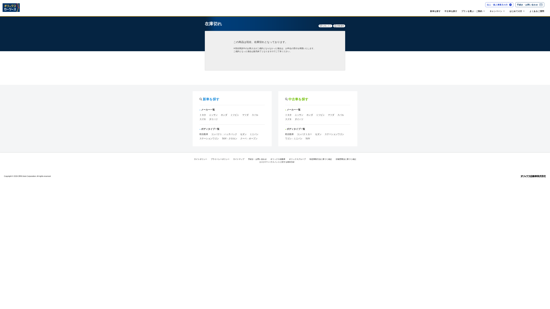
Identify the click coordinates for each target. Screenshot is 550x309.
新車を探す (435, 11)
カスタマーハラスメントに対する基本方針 (277, 162)
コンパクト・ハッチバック (224, 134)
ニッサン (213, 115)
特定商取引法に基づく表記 (321, 159)
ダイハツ (213, 119)
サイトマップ (238, 159)
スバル (255, 115)
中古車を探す (451, 11)
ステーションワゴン (209, 138)
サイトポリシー (200, 159)
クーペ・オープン (249, 138)
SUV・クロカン (229, 138)
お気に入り (327, 26)
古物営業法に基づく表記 (346, 159)
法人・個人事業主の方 (497, 5)
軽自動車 (204, 134)
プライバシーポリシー (220, 159)
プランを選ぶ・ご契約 (471, 11)
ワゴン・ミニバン (293, 138)
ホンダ (224, 115)
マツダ (245, 115)
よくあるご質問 (537, 11)
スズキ (203, 119)
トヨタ (203, 115)
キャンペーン (496, 11)
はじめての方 (516, 11)
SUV (308, 138)
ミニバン (254, 134)
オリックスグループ (297, 159)
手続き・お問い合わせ (527, 5)
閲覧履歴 (340, 26)
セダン (243, 134)
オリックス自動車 (277, 159)
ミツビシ (234, 115)
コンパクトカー (304, 134)
